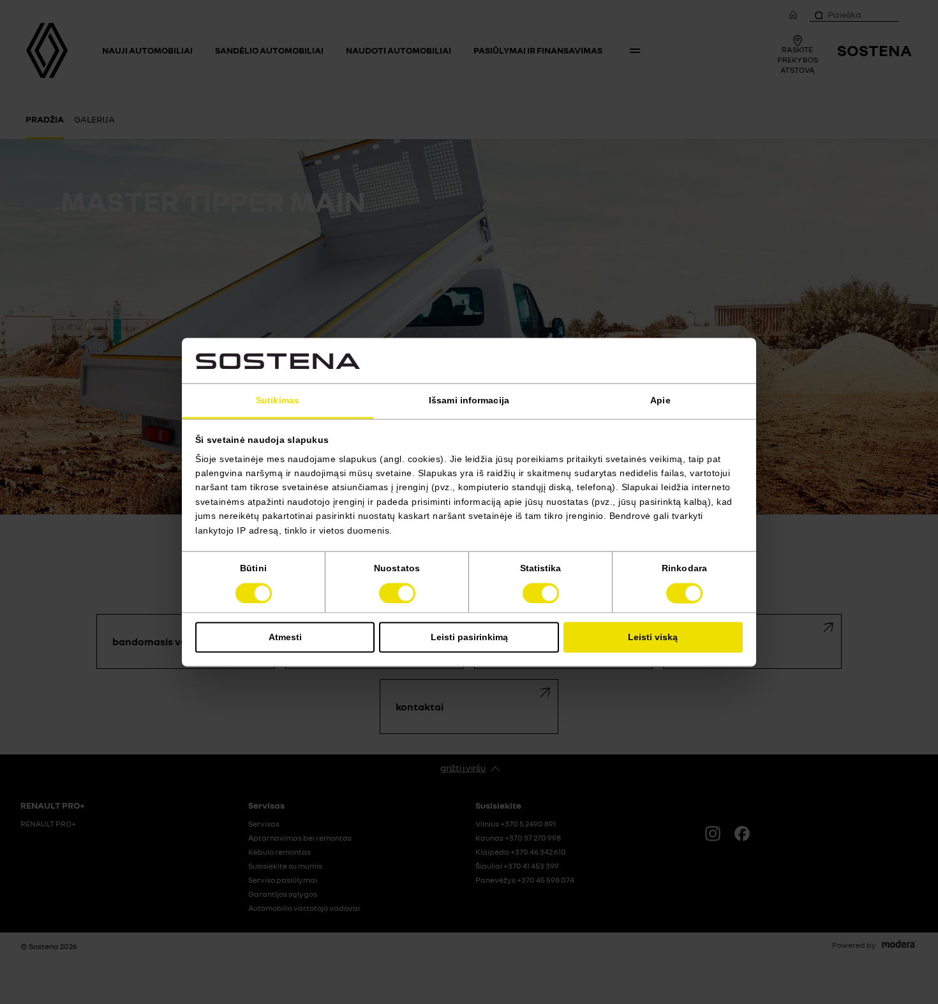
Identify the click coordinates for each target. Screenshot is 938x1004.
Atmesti (285, 637)
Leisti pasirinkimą (469, 637)
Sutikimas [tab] (277, 401)
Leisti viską (653, 637)
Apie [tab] (660, 401)
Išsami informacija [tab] (469, 401)
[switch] (397, 593)
